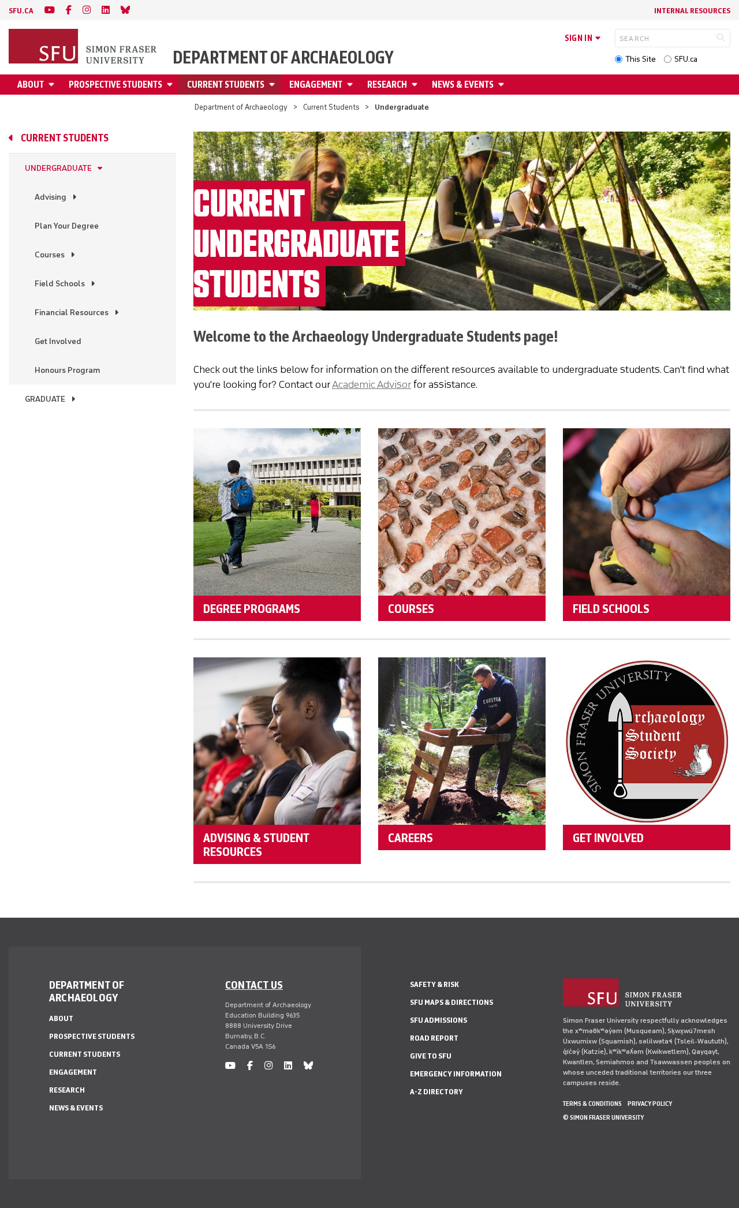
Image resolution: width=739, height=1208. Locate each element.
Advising (50, 197)
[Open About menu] (53, 84)
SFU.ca (685, 59)
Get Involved (58, 341)
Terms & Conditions (592, 1103)
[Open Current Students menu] (274, 84)
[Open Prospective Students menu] (171, 84)
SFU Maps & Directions (451, 1002)
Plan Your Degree (67, 226)
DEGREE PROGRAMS (251, 608)
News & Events (463, 84)
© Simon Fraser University (603, 1117)
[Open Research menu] (416, 84)
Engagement (315, 84)
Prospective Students (115, 84)
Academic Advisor (371, 384)
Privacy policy (650, 1103)
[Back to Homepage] (84, 47)
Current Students (225, 84)
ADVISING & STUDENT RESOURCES (256, 844)
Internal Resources (692, 11)
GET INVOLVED (608, 837)
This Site (640, 59)
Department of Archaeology (283, 58)
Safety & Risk (434, 984)
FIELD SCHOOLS (611, 608)
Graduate (45, 399)
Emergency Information (456, 1074)
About (30, 84)
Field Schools (60, 284)
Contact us (254, 985)
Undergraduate (58, 168)
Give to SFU (430, 1056)
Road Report (434, 1038)
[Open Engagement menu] (352, 84)
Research (387, 84)
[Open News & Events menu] (503, 84)
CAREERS (410, 837)
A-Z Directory (436, 1092)
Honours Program (67, 370)
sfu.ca (21, 11)
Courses (50, 255)
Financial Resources (72, 312)
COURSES (411, 608)
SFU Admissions (438, 1020)
